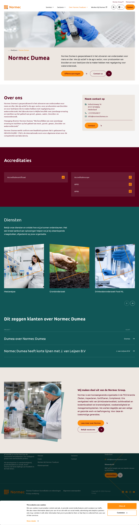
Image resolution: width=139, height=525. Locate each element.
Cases (40, 459)
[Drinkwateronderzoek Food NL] (115, 268)
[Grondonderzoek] (70, 268)
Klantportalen (130, 2)
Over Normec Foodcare (77, 7)
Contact (74, 459)
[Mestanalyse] (24, 268)
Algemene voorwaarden (72, 491)
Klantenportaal (43, 465)
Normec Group (118, 2)
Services (49, 7)
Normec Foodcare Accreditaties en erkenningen (43, 491)
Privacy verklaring (32, 493)
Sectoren (60, 7)
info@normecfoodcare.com (117, 459)
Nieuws (40, 455)
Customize (121, 512)
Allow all (122, 506)
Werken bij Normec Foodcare (48, 462)
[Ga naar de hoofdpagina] (12, 7)
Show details (31, 521)
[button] (8, 50)
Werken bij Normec (99, 7)
